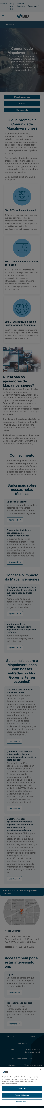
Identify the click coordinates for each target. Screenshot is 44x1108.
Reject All (22, 1088)
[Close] (40, 1069)
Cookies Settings (22, 1102)
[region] (22, 1086)
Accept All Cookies (22, 1095)
